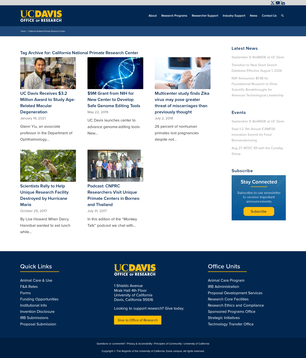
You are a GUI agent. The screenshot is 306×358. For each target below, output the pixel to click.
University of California (196, 344)
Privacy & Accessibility (139, 344)
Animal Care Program (226, 280)
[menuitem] (263, 6)
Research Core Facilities (228, 299)
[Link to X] (272, 2)
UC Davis (264, 6)
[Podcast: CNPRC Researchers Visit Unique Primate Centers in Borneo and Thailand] (115, 166)
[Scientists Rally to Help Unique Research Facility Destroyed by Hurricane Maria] (48, 166)
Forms (25, 293)
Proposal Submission (38, 324)
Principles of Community (168, 344)
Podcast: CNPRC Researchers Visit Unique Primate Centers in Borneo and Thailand (113, 195)
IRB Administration (223, 286)
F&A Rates (29, 286)
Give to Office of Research (138, 320)
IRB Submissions (34, 318)
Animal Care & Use (36, 280)
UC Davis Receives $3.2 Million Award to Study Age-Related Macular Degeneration (47, 102)
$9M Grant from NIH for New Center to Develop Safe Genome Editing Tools (113, 99)
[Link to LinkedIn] (283, 2)
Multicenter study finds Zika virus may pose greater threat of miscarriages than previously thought (182, 102)
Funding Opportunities (39, 299)
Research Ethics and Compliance (236, 305)
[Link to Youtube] (277, 2)
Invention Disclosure (37, 311)
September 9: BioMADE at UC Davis (258, 57)
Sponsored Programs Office (231, 311)
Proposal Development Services (235, 293)
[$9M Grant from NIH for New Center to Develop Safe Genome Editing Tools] (115, 73)
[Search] (282, 15)
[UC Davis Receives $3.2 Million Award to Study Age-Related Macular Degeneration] (48, 73)
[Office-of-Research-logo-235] (41, 15)
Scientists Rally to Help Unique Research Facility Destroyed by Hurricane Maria (44, 195)
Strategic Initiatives (224, 318)
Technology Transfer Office (231, 324)
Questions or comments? (111, 344)
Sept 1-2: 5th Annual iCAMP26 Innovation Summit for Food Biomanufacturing (253, 134)
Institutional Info (33, 305)
